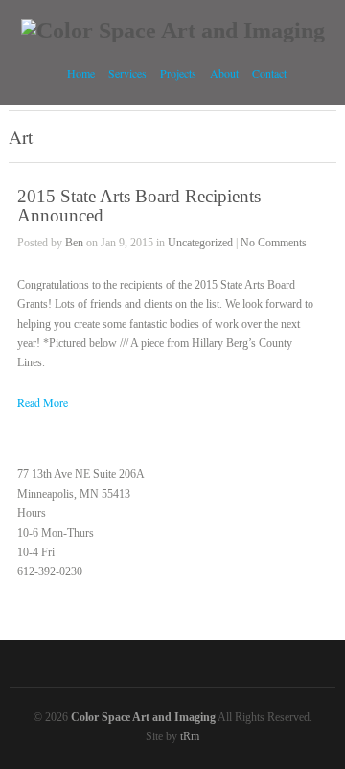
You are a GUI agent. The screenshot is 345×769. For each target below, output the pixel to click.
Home (81, 73)
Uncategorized (200, 242)
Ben (74, 242)
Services (127, 71)
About (224, 73)
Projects (178, 73)
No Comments (274, 242)
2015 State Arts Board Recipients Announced (139, 205)
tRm (189, 736)
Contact (269, 73)
